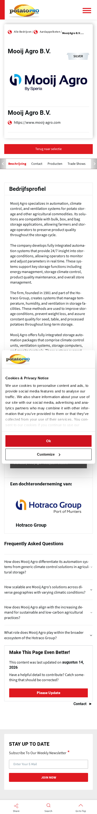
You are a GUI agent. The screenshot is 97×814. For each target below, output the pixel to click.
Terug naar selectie (48, 149)
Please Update (48, 693)
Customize (46, 454)
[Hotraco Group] (48, 512)
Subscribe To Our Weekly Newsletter (37, 752)
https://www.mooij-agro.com (37, 122)
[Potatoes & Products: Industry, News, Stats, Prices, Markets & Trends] (24, 9)
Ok (48, 441)
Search (48, 811)
